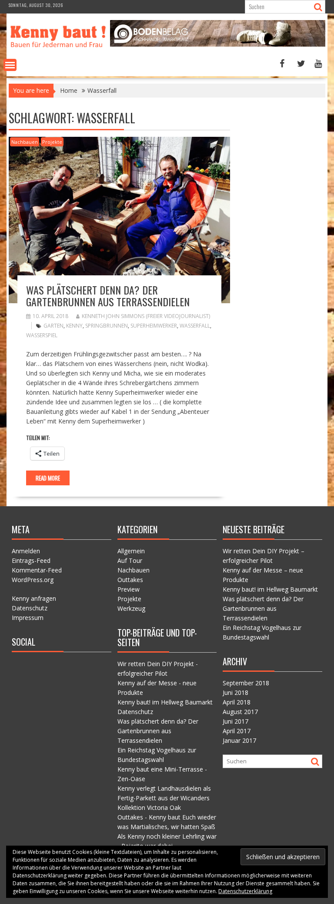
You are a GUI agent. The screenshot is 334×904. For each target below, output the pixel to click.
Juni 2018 (235, 692)
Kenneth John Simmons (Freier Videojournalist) (146, 316)
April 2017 (236, 731)
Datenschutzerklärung (245, 891)
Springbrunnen (106, 325)
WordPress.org (32, 580)
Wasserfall (195, 325)
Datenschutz (29, 608)
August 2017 (240, 712)
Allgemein (131, 551)
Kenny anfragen (34, 598)
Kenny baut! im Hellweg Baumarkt (165, 702)
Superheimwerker (153, 325)
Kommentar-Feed (37, 570)
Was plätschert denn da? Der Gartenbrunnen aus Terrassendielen (108, 295)
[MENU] (10, 65)
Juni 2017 (235, 721)
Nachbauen (24, 142)
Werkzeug (131, 608)
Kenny (74, 325)
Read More (48, 478)
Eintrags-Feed (31, 560)
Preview (128, 589)
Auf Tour (129, 560)
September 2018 (246, 683)
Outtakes (130, 580)
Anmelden (26, 551)
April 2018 (236, 702)
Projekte (52, 142)
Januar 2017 (239, 740)
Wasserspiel (41, 335)
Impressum (27, 617)
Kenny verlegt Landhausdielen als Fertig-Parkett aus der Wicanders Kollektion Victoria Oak (164, 798)
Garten (53, 325)
